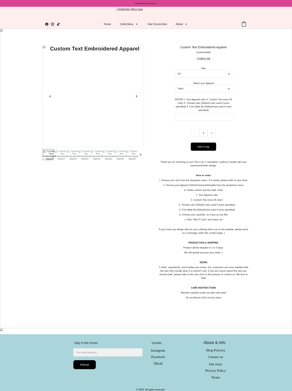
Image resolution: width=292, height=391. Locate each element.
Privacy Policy (215, 370)
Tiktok (158, 363)
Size (203, 68)
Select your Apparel (203, 83)
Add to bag (203, 146)
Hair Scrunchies (157, 24)
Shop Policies (215, 350)
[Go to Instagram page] (54, 24)
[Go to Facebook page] (48, 24)
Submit (84, 364)
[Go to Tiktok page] (58, 24)
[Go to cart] (244, 24)
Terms (215, 377)
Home (107, 24)
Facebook (158, 357)
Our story (215, 364)
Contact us (215, 357)
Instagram (158, 350)
